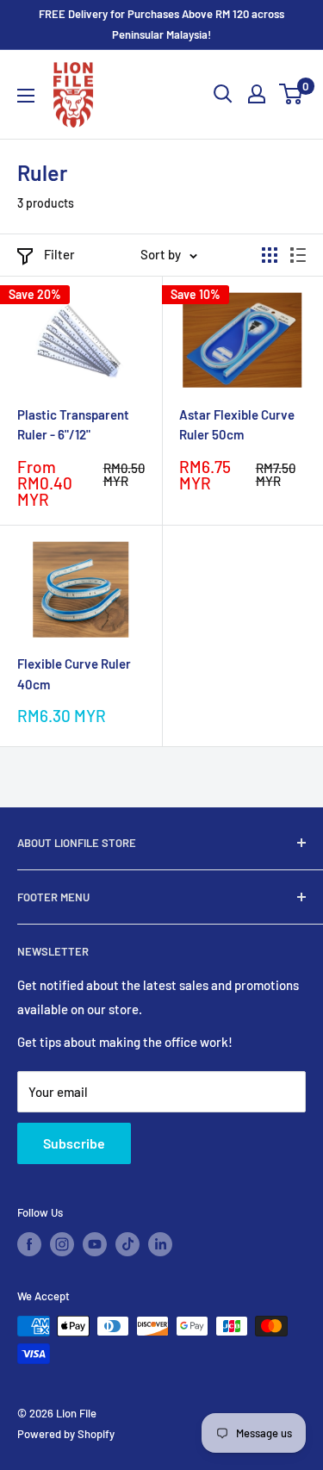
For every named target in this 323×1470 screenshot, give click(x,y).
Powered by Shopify (66, 1434)
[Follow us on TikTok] (127, 1244)
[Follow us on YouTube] (95, 1244)
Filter (59, 254)
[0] (291, 94)
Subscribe (74, 1143)
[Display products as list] (298, 255)
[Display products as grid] (269, 255)
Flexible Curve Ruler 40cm (74, 673)
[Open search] (223, 93)
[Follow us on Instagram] (62, 1244)
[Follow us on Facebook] (29, 1244)
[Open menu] (25, 96)
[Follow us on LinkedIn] (160, 1244)
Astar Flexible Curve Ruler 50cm (237, 424)
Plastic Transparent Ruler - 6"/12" (73, 424)
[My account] (256, 93)
